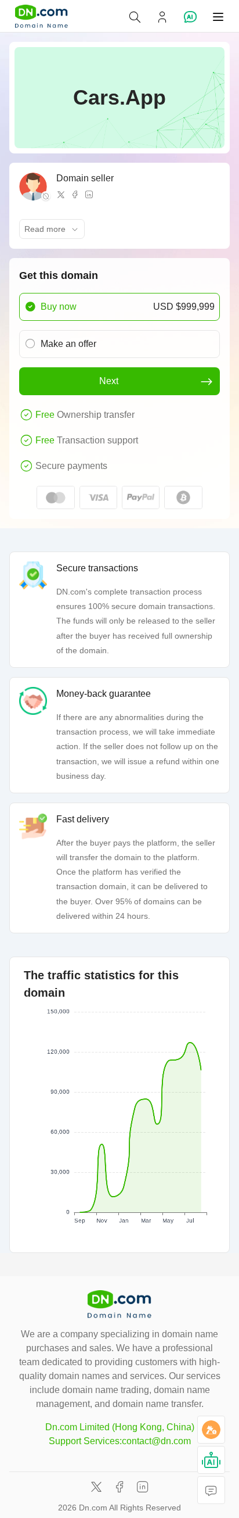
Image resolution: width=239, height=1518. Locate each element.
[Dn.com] (41, 16)
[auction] (211, 1430)
